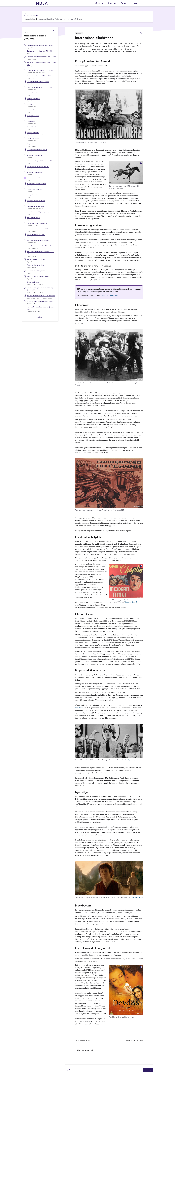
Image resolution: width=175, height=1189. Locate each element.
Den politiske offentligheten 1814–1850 (39, 51)
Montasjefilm (31, 110)
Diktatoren (79, 708)
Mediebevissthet (29, 19)
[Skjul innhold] (54, 31)
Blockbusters (83, 905)
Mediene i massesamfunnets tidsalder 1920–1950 (41, 63)
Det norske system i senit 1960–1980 (39, 76)
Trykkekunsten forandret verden (37, 149)
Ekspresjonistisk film (33, 115)
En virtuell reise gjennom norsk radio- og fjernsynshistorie (40, 289)
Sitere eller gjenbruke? (85, 1050)
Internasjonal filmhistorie (34, 178)
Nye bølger (82, 792)
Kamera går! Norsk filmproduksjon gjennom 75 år (40, 308)
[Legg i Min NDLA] (141, 33)
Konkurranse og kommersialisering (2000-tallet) (40, 253)
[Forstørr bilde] (141, 163)
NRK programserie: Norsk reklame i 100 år (40, 301)
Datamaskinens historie (34, 189)
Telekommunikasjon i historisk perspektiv (39, 161)
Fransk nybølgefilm (33, 132)
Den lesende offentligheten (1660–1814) (40, 45)
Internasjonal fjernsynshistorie (36, 183)
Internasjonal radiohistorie (35, 172)
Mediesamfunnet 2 (31, 16)
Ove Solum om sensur (110, 295)
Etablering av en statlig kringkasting (38, 212)
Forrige (71, 1070)
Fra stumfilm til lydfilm (33, 98)
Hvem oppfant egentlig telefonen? (38, 166)
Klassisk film (30, 104)
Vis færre (40, 317)
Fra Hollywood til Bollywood (92, 948)
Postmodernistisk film (33, 138)
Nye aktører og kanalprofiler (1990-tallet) (39, 246)
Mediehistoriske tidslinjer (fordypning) (50, 19)
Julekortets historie (33, 282)
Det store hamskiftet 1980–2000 (38, 81)
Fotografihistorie (32, 195)
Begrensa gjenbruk (131, 602)
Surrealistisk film (32, 127)
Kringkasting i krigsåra (33, 217)
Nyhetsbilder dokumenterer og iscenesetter (41, 295)
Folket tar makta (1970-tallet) (36, 234)
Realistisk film (31, 121)
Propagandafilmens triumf (91, 670)
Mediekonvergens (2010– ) (36, 259)
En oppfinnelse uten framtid (92, 61)
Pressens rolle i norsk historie (36, 265)
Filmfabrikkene (84, 614)
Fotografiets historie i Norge (36, 200)
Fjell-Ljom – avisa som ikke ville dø (38, 276)
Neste (147, 1070)
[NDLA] (42, 3)
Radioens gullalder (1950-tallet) (37, 223)
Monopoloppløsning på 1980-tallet (38, 240)
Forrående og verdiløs (88, 225)
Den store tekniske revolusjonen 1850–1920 (41, 57)
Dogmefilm (30, 144)
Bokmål (100, 3)
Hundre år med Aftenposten (36, 271)
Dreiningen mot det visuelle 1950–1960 (40, 70)
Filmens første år (32, 93)
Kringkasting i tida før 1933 (35, 206)
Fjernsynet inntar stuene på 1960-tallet (39, 229)
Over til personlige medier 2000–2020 (39, 87)
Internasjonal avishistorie (34, 155)
